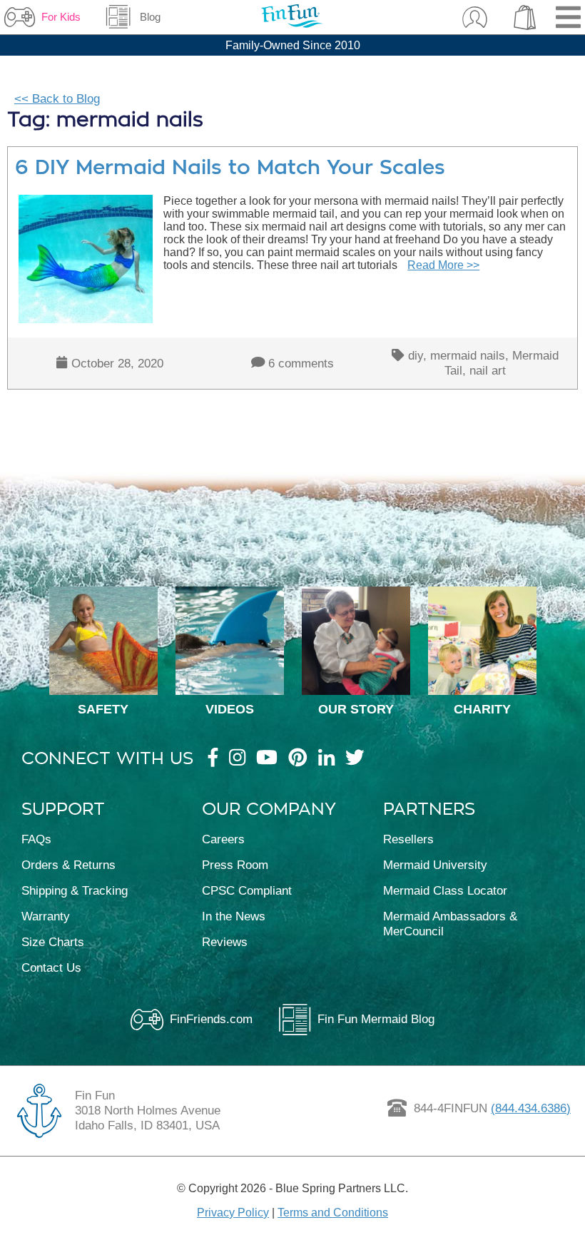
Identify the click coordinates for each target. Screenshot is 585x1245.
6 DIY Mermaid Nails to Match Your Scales (230, 167)
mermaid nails (467, 355)
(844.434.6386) (531, 1108)
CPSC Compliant (247, 890)
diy (415, 355)
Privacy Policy (233, 1212)
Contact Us (51, 967)
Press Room (235, 865)
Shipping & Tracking (74, 890)
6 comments (301, 363)
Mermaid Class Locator (445, 890)
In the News (233, 916)
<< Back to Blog (57, 98)
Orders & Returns (68, 865)
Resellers (408, 839)
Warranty (45, 916)
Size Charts (52, 942)
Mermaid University (435, 865)
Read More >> (443, 265)
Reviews (225, 942)
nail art (487, 370)
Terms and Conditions (333, 1212)
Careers (223, 839)
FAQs (36, 839)
